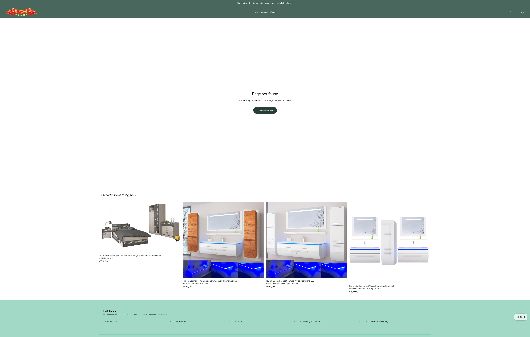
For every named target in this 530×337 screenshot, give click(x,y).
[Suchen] (511, 12)
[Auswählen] (259, 274)
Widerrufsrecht (179, 321)
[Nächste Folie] (177, 227)
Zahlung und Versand (312, 321)
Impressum (112, 321)
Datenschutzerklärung (378, 321)
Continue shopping (265, 110)
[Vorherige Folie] (103, 227)
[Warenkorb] (523, 12)
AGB (240, 321)
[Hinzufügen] (176, 248)
